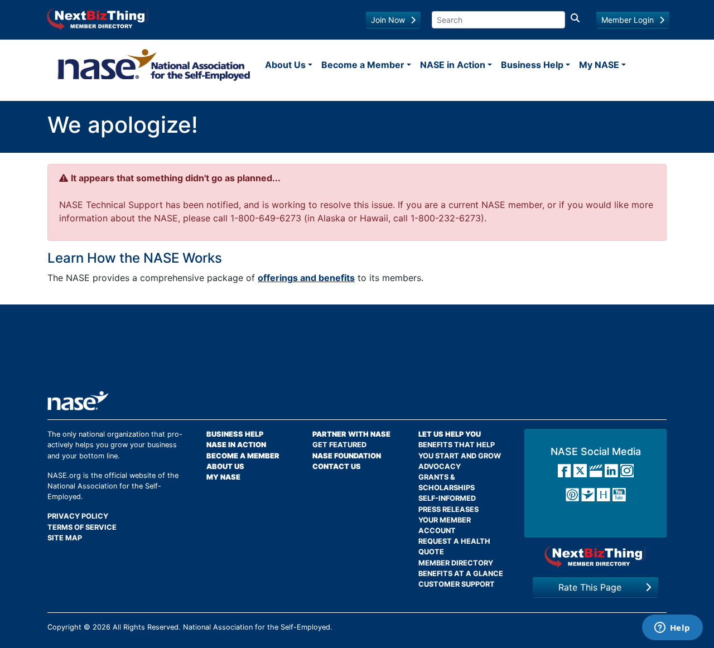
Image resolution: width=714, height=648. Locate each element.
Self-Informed (447, 498)
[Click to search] (575, 20)
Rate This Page (589, 587)
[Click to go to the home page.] (154, 64)
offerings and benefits (306, 277)
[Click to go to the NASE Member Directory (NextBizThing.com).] (595, 557)
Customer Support (456, 584)
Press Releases (448, 509)
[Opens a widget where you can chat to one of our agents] (672, 628)
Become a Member (362, 64)
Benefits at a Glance (460, 573)
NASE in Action (452, 64)
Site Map (64, 538)
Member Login (627, 20)
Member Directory (455, 563)
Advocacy (439, 466)
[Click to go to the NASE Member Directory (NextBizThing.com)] (98, 18)
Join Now (388, 20)
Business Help (532, 64)
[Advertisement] (357, 352)
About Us (285, 64)
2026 (101, 627)
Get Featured (339, 445)
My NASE (599, 64)
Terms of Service (82, 527)
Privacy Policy (77, 516)
